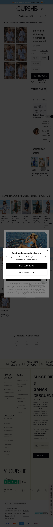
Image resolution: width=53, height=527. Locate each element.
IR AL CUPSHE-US (26, 266)
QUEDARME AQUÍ (26, 273)
